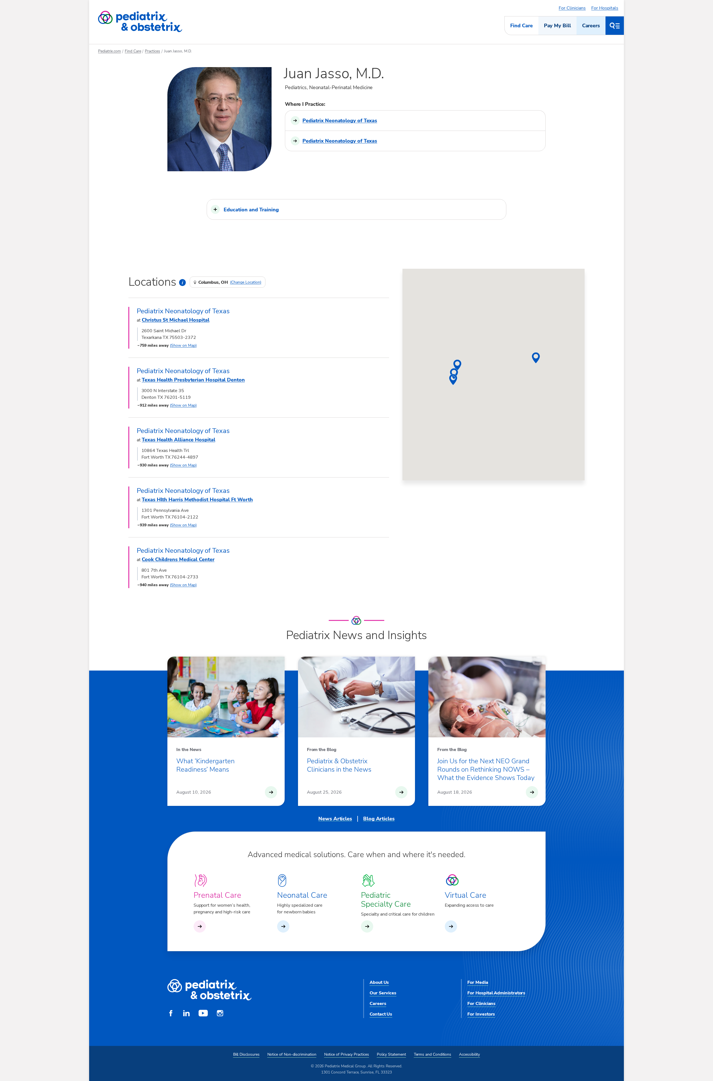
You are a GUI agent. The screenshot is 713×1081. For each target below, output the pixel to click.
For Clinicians (572, 8)
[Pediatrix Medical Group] (209, 990)
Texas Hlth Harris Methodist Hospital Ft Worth (197, 499)
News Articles (335, 818)
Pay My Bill (557, 25)
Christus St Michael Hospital (175, 320)
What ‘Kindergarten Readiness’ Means (205, 765)
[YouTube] (203, 1013)
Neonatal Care (302, 895)
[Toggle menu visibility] (614, 25)
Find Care (521, 25)
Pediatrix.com (109, 51)
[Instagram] (220, 1013)
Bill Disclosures (246, 1054)
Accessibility (469, 1054)
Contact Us (381, 1014)
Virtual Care (465, 895)
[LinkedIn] (186, 1013)
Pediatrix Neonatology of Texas (339, 120)
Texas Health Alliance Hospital (178, 439)
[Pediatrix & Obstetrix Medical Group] (140, 21)
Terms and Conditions (432, 1054)
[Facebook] (170, 1013)
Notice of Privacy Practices (346, 1054)
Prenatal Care (217, 895)
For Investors (481, 1014)
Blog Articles (379, 818)
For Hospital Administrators (496, 993)
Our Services (383, 993)
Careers (591, 25)
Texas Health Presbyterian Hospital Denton (193, 379)
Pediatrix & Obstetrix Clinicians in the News (339, 765)
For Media (477, 982)
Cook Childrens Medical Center (178, 559)
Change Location (245, 282)
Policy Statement (391, 1054)
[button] (356, 209)
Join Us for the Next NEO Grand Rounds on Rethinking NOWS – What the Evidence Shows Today (485, 769)
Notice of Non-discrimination (291, 1054)
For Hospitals (604, 8)
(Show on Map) (183, 345)
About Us (379, 982)
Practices (152, 51)
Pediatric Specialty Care (386, 899)
